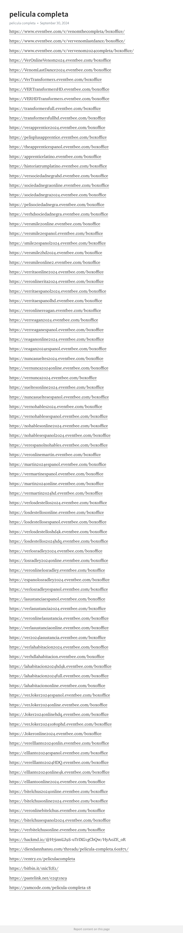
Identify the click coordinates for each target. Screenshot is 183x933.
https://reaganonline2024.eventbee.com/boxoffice (56, 339)
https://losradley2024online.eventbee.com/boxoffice (58, 560)
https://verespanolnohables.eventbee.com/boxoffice (58, 445)
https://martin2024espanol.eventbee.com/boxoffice (57, 464)
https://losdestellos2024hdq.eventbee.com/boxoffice (58, 541)
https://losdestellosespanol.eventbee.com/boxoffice (58, 522)
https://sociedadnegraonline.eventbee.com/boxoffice (59, 185)
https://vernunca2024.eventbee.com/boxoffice (53, 377)
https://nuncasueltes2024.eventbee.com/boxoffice (56, 358)
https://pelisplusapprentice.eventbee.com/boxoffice (58, 137)
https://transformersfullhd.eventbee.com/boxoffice (57, 118)
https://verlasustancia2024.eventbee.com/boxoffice (57, 608)
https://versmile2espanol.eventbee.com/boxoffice (56, 233)
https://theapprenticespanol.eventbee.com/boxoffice (59, 146)
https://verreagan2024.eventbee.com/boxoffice (53, 320)
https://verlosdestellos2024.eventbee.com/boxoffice (58, 502)
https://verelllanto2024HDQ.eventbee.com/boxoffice (59, 762)
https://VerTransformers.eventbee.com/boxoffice (55, 79)
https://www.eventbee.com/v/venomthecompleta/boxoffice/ (67, 31)
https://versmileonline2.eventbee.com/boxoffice (54, 262)
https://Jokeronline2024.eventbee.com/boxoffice (55, 733)
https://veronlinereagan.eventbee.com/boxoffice (55, 310)
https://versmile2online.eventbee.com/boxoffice (54, 223)
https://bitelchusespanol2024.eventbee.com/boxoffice (60, 820)
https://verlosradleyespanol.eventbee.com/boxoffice (58, 589)
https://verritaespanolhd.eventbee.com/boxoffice (55, 300)
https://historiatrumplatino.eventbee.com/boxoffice (58, 166)
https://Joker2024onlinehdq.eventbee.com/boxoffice (59, 714)
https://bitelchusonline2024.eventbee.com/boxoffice (58, 801)
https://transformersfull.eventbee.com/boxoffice (55, 108)
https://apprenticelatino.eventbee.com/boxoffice (55, 156)
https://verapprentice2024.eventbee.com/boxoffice (57, 127)
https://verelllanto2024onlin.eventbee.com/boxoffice (59, 743)
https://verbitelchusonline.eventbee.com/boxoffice (57, 829)
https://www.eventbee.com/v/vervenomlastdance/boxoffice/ (67, 41)
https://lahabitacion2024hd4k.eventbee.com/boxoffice (60, 666)
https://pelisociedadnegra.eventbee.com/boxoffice (56, 204)
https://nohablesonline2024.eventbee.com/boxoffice (58, 425)
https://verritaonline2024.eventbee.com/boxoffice (56, 272)
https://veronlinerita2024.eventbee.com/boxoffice (56, 281)
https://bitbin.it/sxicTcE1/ (34, 868)
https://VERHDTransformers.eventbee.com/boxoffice (59, 98)
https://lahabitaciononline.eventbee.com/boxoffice (57, 685)
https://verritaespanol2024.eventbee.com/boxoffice (57, 291)
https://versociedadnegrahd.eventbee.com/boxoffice (58, 175)
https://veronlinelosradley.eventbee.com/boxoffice (57, 570)
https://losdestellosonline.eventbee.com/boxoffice (56, 512)
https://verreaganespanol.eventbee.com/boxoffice (56, 329)
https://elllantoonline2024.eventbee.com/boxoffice (57, 781)
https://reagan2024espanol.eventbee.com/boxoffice (58, 348)
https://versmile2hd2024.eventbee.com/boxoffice (55, 252)
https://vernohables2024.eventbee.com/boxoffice (55, 406)
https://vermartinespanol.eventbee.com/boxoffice (56, 473)
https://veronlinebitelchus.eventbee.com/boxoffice (57, 810)
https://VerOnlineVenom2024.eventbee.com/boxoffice (60, 60)
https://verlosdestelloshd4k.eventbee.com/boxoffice (58, 531)
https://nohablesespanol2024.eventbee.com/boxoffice (60, 435)
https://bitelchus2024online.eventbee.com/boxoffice (58, 791)
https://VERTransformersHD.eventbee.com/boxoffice (59, 89)
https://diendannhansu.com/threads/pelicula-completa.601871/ (69, 849)
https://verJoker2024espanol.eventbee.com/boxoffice (59, 695)
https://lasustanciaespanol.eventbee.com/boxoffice (57, 599)
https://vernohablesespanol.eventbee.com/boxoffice (58, 416)
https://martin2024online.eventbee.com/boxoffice (56, 483)
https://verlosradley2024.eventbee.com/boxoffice (55, 551)
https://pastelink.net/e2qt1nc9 (38, 878)
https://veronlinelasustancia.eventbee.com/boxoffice (59, 618)
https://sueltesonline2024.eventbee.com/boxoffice (56, 387)
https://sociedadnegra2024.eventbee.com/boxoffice (57, 194)
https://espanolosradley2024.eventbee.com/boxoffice (59, 579)
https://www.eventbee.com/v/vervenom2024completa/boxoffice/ (71, 50)
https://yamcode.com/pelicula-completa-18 (50, 887)
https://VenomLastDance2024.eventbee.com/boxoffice (60, 70)
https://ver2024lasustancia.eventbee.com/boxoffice (57, 637)
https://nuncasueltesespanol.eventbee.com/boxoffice (59, 397)
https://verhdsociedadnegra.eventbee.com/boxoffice (58, 214)
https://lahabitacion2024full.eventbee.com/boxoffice (59, 675)
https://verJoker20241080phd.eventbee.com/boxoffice (60, 724)
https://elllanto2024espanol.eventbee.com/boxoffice (58, 753)
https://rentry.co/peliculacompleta (42, 858)
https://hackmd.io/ (27, 839)
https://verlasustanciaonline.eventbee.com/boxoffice (59, 627)
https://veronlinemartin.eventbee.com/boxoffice (55, 454)
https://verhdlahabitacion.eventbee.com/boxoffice (56, 656)
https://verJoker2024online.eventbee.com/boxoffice (58, 704)
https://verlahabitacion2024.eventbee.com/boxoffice (58, 647)
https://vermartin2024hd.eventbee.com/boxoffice (56, 493)
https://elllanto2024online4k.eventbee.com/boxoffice (59, 772)
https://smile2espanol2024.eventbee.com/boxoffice (57, 243)
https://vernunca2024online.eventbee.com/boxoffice (58, 368)
